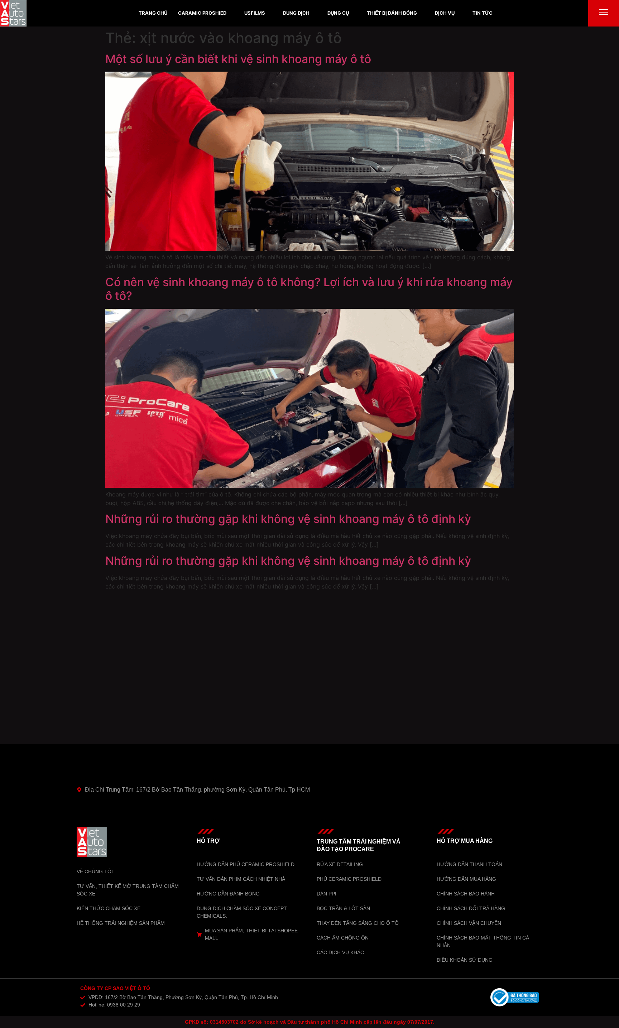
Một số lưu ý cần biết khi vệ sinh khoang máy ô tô (238, 59)
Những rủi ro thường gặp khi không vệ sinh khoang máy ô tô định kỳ (288, 519)
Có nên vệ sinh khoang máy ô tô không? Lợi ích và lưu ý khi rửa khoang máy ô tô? (309, 289)
